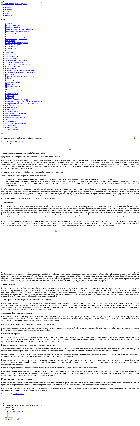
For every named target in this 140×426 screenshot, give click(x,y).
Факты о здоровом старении (15, 123)
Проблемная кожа (11, 94)
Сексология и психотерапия (15, 113)
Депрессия (9, 52)
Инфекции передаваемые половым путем (20, 72)
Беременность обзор (12, 27)
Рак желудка (9, 98)
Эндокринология (11, 129)
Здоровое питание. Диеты (15, 62)
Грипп (7, 50)
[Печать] (136, 139)
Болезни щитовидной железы (16, 39)
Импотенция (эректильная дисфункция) (20, 70)
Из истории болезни (12, 66)
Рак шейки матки (11, 107)
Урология (8, 119)
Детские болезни (11, 56)
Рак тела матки (10, 105)
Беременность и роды (13, 25)
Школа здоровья (11, 127)
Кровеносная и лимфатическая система (20, 76)
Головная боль (10, 49)
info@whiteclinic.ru (16, 411)
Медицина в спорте (12, 86)
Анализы (8, 23)
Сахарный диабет (11, 111)
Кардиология (10, 74)
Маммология (10, 84)
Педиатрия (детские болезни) (16, 92)
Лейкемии (9, 78)
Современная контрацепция (15, 117)
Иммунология (10, 68)
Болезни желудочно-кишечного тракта (19, 33)
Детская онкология (12, 54)
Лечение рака (10, 80)
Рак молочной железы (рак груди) (17, 100)
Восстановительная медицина (16, 43)
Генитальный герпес (13, 45)
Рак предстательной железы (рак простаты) (21, 104)
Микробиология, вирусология (16, 90)
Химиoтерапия (10, 125)
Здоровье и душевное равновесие (17, 64)
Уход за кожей (10, 121)
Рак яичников (10, 109)
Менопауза (9, 88)
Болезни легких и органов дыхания (18, 35)
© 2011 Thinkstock (18, 394)
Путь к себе (9, 96)
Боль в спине (10, 41)
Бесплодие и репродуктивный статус (19, 29)
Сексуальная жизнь (12, 115)
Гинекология (10, 47)
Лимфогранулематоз (12, 82)
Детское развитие (11, 58)
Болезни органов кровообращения (18, 37)
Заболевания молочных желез (16, 60)
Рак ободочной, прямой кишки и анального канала (24, 102)
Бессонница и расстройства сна (17, 31)
